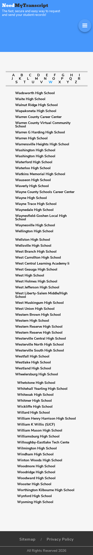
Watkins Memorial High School (40, 174)
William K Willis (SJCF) (36, 424)
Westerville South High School (39, 350)
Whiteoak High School (35, 394)
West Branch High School (36, 251)
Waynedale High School (34, 210)
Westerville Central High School (40, 338)
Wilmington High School (37, 448)
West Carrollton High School (38, 257)
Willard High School (33, 412)
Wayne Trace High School (36, 204)
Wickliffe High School (35, 406)
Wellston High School (32, 239)
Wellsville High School (33, 245)
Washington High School (35, 150)
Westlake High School (33, 362)
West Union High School (35, 309)
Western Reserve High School (38, 326)
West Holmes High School (36, 281)
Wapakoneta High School (35, 111)
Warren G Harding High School (40, 132)
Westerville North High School (39, 344)
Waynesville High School (35, 225)
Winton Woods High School (39, 460)
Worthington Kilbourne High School (45, 490)
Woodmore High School (36, 466)
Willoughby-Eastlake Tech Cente (43, 442)
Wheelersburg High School (36, 374)
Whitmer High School (34, 400)
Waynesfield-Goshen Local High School (41, 217)
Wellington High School (34, 231)
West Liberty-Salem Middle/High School (41, 295)
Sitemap (27, 539)
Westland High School (33, 368)
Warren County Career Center (38, 117)
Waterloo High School (33, 168)
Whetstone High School (36, 383)
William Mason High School (39, 430)
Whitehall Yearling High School (42, 389)
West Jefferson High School (37, 287)
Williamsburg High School (38, 436)
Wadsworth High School (35, 93)
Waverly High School (32, 186)
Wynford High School (34, 496)
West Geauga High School (36, 269)
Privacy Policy (60, 539)
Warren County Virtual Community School (42, 124)
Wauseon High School (33, 180)
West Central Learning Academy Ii (42, 263)
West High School (29, 275)
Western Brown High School (38, 315)
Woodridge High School (36, 472)
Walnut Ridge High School (36, 105)
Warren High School (31, 138)
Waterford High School (33, 162)
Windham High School (35, 454)
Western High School (32, 320)
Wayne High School (31, 198)
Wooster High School (34, 484)
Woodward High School (36, 478)
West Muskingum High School (39, 303)
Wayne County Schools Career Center (44, 192)
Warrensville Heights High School (42, 144)
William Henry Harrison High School (46, 418)
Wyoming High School (35, 502)
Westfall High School (32, 356)
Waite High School (30, 99)
